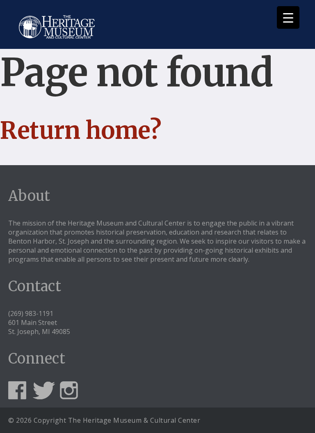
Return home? (80, 130)
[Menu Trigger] (288, 17)
